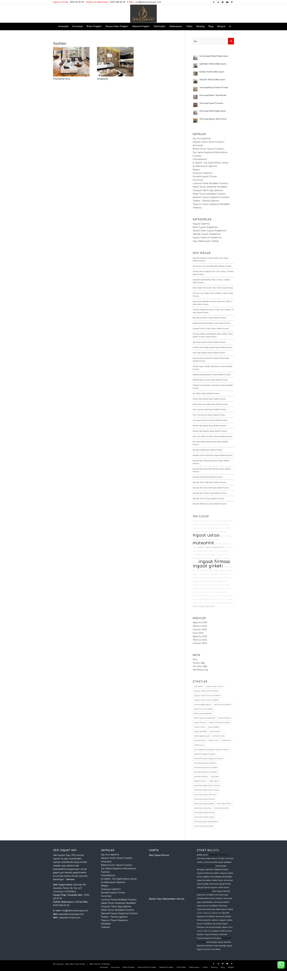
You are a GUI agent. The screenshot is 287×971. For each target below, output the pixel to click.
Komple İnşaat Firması (205, 176)
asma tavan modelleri (203, 709)
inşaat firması (214, 561)
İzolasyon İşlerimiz (202, 173)
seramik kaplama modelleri (219, 528)
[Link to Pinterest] (231, 2)
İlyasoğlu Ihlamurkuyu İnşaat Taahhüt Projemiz (210, 503)
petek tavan (213, 551)
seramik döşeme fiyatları (210, 524)
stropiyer (196, 558)
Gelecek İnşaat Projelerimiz (207, 234)
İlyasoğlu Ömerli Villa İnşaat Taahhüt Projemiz (209, 482)
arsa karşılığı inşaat (201, 599)
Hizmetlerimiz (61, 79)
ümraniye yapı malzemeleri (206, 822)
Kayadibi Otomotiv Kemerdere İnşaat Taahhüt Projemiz (213, 455)
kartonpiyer (229, 603)
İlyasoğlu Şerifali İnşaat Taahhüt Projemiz (208, 477)
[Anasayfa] (115, 61)
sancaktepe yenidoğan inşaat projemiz (216, 570)
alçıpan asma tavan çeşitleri (206, 700)
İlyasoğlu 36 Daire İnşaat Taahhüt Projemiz (208, 498)
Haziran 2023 (200, 629)
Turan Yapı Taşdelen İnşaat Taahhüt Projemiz (209, 352)
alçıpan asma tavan (214, 686)
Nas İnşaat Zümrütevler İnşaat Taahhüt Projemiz (210, 420)
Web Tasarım (94, 964)
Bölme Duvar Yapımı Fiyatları (208, 149)
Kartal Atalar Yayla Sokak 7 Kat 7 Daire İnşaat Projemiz (213, 287)
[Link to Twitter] (222, 2)
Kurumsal (198, 180)
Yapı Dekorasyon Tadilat (206, 241)
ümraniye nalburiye (208, 585)
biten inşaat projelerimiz (211, 547)
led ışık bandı (222, 554)
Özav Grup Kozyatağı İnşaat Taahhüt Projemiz (209, 409)
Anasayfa (102, 79)
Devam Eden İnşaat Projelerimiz (209, 231)
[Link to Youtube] (227, 2)
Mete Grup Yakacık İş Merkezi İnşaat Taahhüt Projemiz (212, 436)
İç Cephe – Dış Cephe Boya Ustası (211, 163)
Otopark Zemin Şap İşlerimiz (208, 190)
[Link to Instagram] (218, 2)
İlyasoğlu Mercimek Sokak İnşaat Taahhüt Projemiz (211, 487)
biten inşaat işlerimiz (204, 606)
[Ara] (229, 26)
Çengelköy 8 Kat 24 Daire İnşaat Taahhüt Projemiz (211, 328)
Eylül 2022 (198, 633)
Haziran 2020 (200, 643)
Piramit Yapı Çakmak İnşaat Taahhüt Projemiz (209, 398)
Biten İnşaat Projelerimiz (205, 227)
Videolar (197, 208)
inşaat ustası (206, 535)
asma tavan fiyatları (222, 705)
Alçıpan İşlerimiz (201, 224)
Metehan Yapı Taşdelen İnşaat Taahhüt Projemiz (210, 431)
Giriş (195, 659)
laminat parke (199, 532)
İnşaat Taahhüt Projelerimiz (207, 237)
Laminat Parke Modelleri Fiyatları (210, 183)
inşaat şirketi (208, 565)
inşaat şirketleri (216, 603)
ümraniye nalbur (208, 554)
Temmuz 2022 (200, 640)
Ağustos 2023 (200, 622)
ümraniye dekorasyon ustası (205, 596)
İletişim (196, 170)
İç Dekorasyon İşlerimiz (205, 166)
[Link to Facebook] (214, 2)
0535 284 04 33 (117, 2)
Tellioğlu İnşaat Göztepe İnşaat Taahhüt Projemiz (210, 379)
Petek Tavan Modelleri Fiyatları (209, 194)
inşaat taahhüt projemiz (215, 592)
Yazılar (199, 663)
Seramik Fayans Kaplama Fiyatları (211, 197)
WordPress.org (200, 670)
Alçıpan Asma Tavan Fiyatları (208, 142)
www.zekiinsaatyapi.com (71, 914)
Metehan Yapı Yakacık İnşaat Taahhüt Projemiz (209, 425)
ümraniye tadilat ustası (204, 817)
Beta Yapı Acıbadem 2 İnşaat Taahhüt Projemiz (209, 317)
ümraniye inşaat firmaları (216, 532)
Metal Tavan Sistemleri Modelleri (210, 187)
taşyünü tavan (199, 521)
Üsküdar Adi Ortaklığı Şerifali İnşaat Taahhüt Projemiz (212, 347)
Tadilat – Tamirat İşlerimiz (206, 201)
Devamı (71, 879)
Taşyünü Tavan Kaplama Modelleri (211, 204)
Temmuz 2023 (200, 626)
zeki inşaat (210, 521)
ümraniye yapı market (203, 826)
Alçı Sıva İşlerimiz (202, 138)
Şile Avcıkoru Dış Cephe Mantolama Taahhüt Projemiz (212, 266)
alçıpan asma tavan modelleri (206, 574)
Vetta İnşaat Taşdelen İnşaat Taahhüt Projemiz (209, 342)
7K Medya (105, 964)
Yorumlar (200, 666)
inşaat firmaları (207, 558)
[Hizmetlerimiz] (71, 61)
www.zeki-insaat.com (70, 918)
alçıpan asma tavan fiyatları (206, 691)
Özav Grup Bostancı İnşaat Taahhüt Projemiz (209, 415)
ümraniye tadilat (225, 596)
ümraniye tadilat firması (208, 588)
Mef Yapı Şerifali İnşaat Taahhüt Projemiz (208, 450)
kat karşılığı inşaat (201, 736)
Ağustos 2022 (200, 636)
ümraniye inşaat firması (204, 799)
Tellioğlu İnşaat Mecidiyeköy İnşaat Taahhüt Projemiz (212, 374)
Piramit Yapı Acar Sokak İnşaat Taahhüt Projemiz (210, 404)
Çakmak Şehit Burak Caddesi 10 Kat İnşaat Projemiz (211, 323)
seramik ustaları (217, 599)
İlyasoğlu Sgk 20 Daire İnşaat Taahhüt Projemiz (210, 493)
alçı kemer (219, 558)
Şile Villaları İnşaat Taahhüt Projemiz (206, 393)
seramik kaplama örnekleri (211, 578)
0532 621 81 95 (77, 2)
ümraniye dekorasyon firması (207, 785)
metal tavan (213, 740)
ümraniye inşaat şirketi (209, 539)
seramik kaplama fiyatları (205, 763)
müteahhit (203, 543)
